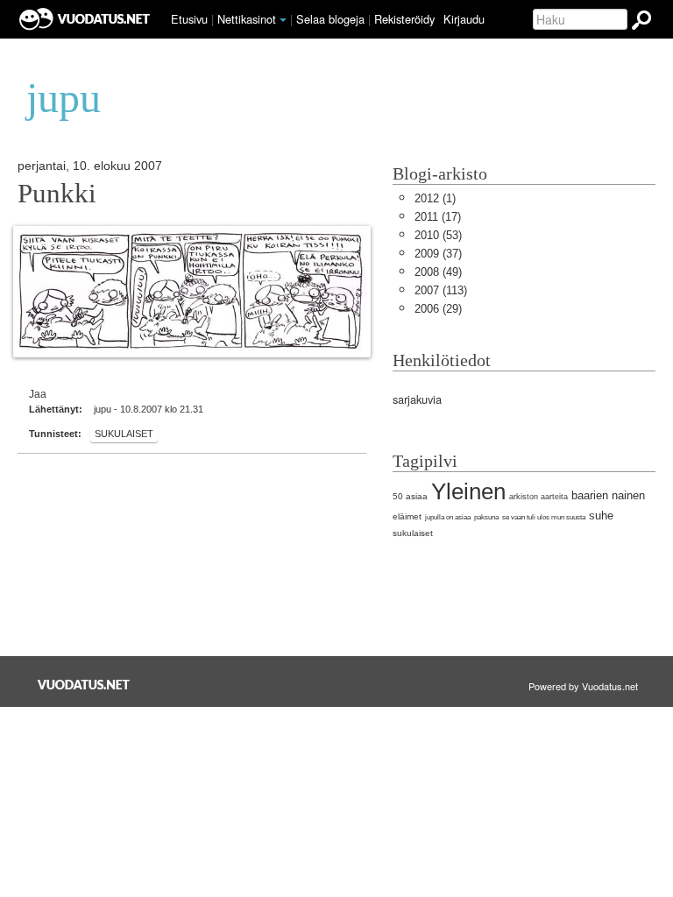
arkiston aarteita (538, 496)
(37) (438, 253)
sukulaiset (124, 433)
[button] (283, 20)
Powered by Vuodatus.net (583, 686)
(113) (440, 290)
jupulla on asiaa (448, 517)
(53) (438, 235)
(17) (437, 216)
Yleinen (468, 491)
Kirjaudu (464, 19)
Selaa (330, 19)
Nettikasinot (246, 19)
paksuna (486, 517)
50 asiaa (410, 496)
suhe (601, 515)
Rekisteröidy (404, 19)
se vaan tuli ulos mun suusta (543, 517)
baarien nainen (608, 495)
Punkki (57, 193)
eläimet (407, 516)
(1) (435, 198)
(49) (438, 272)
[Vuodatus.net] (84, 684)
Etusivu (189, 19)
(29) (438, 308)
